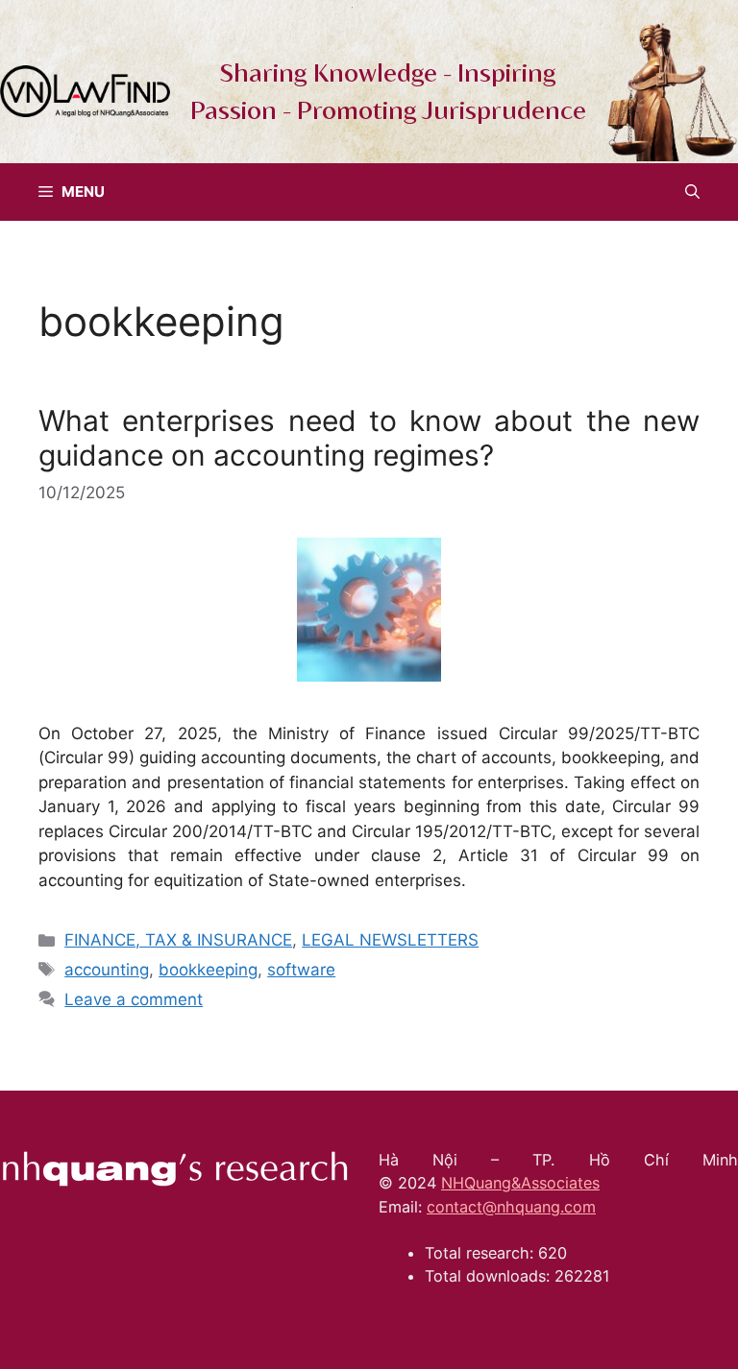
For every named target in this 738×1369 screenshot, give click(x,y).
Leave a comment (133, 999)
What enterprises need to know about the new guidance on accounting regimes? (369, 437)
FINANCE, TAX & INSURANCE (178, 939)
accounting (106, 969)
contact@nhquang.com (511, 1206)
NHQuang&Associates (520, 1182)
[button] (692, 192)
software (301, 969)
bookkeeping (208, 969)
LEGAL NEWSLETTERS (390, 939)
